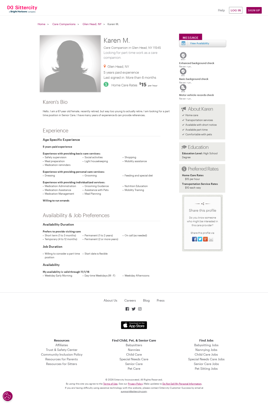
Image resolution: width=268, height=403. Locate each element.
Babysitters (134, 345)
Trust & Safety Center (61, 349)
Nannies (134, 349)
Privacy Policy (135, 383)
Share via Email (211, 239)
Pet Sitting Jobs (206, 368)
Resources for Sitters (61, 364)
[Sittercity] (22, 9)
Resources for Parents (61, 359)
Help (221, 10)
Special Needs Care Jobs (206, 359)
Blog (146, 300)
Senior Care (134, 364)
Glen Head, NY (92, 24)
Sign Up (254, 10)
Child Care (134, 354)
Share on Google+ (205, 239)
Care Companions (64, 24)
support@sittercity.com (134, 391)
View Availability (199, 43)
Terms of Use (110, 383)
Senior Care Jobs (206, 364)
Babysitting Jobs (206, 345)
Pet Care (134, 368)
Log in (236, 10)
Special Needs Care (133, 359)
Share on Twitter (200, 239)
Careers (130, 300)
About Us (110, 300)
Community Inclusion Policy (61, 354)
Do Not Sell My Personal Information (181, 383)
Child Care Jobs (206, 354)
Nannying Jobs (206, 349)
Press (161, 300)
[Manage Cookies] (8, 396)
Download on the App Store (134, 325)
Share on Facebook (194, 239)
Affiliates (61, 345)
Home (41, 24)
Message (191, 37)
